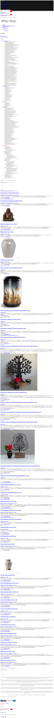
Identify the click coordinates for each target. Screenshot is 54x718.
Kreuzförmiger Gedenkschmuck (10, 71)
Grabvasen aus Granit (8, 94)
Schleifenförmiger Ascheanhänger (10, 76)
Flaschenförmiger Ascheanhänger (10, 63)
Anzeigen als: (2, 189)
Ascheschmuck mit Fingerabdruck (10, 60)
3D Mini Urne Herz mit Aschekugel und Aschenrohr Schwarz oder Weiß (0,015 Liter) (18, 402)
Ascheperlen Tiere (8, 56)
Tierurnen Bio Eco (8, 133)
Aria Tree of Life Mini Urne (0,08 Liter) (8, 608)
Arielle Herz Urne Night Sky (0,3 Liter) (8, 642)
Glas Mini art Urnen (10, 156)
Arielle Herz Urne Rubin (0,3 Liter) (8, 660)
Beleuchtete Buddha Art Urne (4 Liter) (8, 224)
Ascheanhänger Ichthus (8, 46)
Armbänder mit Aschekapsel (9, 41)
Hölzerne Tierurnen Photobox (10, 116)
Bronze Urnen (7, 147)
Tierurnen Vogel (7, 142)
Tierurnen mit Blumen (8, 137)
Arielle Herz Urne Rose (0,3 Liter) (7, 651)
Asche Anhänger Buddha (9, 43)
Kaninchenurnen (7, 118)
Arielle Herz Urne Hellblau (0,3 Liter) (8, 633)
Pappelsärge (7, 104)
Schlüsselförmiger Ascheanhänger (10, 78)
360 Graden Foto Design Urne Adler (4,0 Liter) (10, 319)
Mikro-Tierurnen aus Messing (10, 124)
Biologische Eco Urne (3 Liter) (6, 231)
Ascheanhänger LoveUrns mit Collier (11, 47)
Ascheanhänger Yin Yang (9, 52)
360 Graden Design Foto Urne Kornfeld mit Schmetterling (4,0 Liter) (15, 310)
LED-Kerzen (7, 98)
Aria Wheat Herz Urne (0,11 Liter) (7, 624)
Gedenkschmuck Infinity (9, 66)
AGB (3, 7)
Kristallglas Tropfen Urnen (11, 157)
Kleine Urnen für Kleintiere (9, 121)
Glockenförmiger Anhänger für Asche (11, 67)
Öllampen (6, 99)
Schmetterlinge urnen (8, 175)
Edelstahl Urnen (3, 269)
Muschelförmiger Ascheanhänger (10, 72)
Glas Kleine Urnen (10, 155)
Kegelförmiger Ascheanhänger (10, 69)
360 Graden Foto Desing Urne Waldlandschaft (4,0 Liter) (12, 337)
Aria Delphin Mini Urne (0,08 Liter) (8, 536)
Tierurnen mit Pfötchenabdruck (10, 138)
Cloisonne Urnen (7, 149)
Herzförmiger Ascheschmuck (9, 68)
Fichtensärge (7, 103)
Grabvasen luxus (7, 95)
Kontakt (4, 5)
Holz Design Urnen (10, 161)
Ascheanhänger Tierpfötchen (9, 51)
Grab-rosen (6, 86)
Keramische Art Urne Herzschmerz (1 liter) (9, 192)
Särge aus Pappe (7, 105)
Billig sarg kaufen (5, 4)
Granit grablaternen (8, 96)
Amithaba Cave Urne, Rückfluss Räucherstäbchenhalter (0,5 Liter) (14, 475)
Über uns (6, 6)
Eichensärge (7, 102)
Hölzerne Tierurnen (8, 115)
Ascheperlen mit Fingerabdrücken (10, 55)
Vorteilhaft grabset (8, 100)
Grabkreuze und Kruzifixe (9, 87)
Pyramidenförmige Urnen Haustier (10, 126)
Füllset (6, 64)
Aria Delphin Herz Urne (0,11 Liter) (8, 527)
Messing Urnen (7, 167)
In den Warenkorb (7, 197)
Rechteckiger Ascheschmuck (9, 73)
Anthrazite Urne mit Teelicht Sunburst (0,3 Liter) (11, 492)
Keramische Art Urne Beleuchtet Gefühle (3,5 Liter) (11, 200)
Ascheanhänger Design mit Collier (10, 45)
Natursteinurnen (7, 172)
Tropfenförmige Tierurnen (9, 143)
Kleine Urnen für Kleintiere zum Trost (11, 122)
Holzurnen (6, 160)
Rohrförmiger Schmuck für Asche (10, 74)
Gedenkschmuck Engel (8, 65)
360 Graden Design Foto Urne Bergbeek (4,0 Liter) (11, 267)
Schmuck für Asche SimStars (9, 80)
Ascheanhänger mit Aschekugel (10, 48)
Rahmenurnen (7, 174)
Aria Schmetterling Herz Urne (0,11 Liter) (9, 583)
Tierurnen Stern (7, 141)
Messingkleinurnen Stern (11, 171)
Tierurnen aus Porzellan (8, 131)
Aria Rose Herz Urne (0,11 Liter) (7, 544)
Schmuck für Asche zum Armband (10, 81)
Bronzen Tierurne (7, 109)
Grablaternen (7, 90)
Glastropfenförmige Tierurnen (10, 112)
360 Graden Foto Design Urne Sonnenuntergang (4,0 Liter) (13, 328)
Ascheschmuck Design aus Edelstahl (11, 57)
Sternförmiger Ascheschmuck (9, 83)
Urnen (4, 145)
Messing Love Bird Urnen (11, 170)
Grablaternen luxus (8, 91)
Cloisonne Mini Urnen (10, 150)
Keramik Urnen (9, 166)
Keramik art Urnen (8, 164)
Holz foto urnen (9, 162)
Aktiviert (7, 703)
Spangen (6, 82)
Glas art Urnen (9, 154)
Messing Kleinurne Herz (11, 169)
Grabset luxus (7, 92)
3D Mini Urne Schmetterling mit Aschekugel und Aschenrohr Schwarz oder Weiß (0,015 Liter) (20, 412)
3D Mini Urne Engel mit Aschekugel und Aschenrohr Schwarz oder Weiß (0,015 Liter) (19, 346)
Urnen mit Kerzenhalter (8, 177)
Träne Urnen (7, 176)
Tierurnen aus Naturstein (9, 130)
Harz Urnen (7, 159)
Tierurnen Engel (7, 136)
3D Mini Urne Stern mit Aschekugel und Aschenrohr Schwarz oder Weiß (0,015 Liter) (18, 422)
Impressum (6, 8)
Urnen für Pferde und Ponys (9, 144)
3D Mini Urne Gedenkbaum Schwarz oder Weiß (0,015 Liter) (13, 392)
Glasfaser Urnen (7, 152)
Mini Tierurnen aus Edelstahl (9, 125)
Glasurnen (6, 153)
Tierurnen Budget (7, 135)
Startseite (4, 2)
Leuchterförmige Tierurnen (9, 123)
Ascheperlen (7, 54)
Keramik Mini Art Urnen (11, 165)
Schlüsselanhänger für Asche (9, 77)
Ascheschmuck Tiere (8, 107)
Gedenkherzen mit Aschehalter (10, 110)
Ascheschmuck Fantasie (9, 58)
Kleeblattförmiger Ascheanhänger (10, 70)
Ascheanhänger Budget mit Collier (10, 44)
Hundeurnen (7, 117)
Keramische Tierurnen (8, 120)
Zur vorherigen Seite (4, 36)
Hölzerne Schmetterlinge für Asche (10, 114)
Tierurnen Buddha (8, 134)
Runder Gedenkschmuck (9, 75)
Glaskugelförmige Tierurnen (9, 111)
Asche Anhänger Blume (9, 42)
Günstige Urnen (7, 158)
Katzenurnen (7, 119)
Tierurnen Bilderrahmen (9, 132)
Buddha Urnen (7, 148)
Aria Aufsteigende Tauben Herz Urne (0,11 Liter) (10, 510)
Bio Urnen (6, 146)
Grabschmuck (5, 85)
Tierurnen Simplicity (8, 140)
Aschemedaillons (7, 53)
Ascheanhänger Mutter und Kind (10, 49)
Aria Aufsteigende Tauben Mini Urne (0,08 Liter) (11, 519)
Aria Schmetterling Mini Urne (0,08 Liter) (9, 591)
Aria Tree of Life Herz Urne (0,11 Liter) (8, 599)
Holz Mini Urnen (9, 163)
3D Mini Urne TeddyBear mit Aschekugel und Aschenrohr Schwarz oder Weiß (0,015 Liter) (20, 465)
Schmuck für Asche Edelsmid (10, 79)
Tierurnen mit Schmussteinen (9, 139)
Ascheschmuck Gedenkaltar (9, 59)
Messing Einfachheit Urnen (11, 168)
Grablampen (7, 88)
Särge (3, 101)
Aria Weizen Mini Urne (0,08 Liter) (8, 616)
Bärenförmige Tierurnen (9, 108)
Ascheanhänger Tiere (8, 50)
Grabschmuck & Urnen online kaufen (9, 3)
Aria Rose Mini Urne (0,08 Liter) (7, 575)
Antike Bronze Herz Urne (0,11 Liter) (8, 501)
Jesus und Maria (7, 97)
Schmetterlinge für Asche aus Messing (11, 127)
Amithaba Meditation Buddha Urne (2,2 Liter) (10, 484)
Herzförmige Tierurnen (8, 113)
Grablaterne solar (7, 89)
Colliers (6, 61)
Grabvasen (6, 93)
